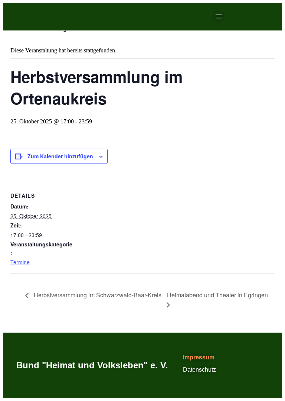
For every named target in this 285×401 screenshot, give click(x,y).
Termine (20, 262)
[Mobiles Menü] (218, 16)
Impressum (198, 357)
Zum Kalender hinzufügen (60, 156)
